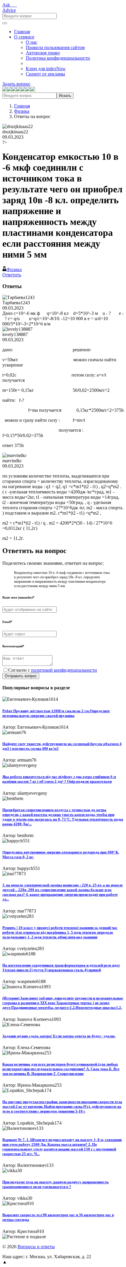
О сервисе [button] (24, 36)
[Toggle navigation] (4, 23)
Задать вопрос (16, 83)
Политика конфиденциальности (58, 58)
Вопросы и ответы (36, 1246)
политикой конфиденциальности (64, 670)
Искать (65, 95)
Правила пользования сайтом (55, 47)
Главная (22, 31)
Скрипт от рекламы (45, 73)
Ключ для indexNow (46, 68)
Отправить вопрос (21, 676)
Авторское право (43, 52)
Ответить (11, 274)
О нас (31, 42)
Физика (21, 111)
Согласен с (52, 670)
